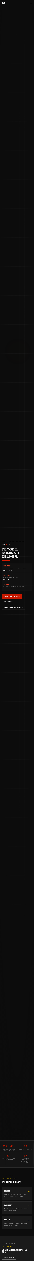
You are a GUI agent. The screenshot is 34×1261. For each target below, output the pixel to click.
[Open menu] (31, 3)
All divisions (8, 1257)
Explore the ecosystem (11, 596)
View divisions (8, 602)
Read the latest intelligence (14, 607)
